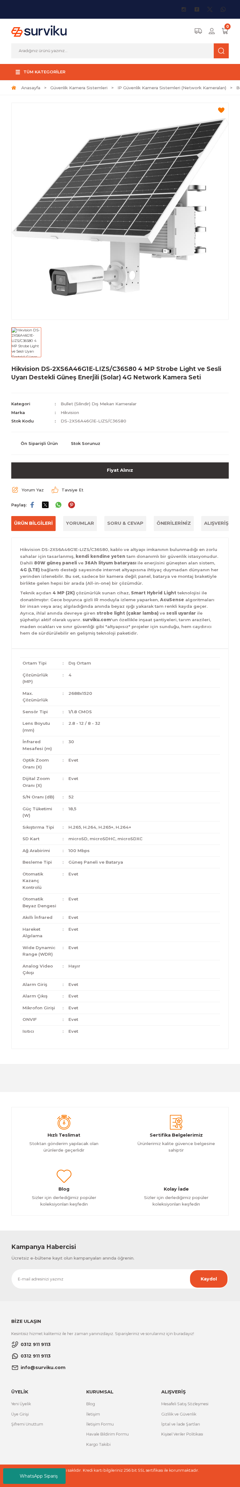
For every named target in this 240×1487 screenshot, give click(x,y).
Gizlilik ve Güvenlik (178, 1414)
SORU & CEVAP (125, 523)
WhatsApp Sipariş (39, 1476)
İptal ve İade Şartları (180, 1424)
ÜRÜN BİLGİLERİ (33, 523)
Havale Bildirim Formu (107, 1434)
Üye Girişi (20, 1414)
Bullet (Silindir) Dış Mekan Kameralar (99, 403)
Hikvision (70, 412)
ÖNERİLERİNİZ (174, 523)
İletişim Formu (100, 1424)
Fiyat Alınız (120, 470)
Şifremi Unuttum (27, 1424)
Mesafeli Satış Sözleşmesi (184, 1404)
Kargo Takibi (98, 1444)
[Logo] (39, 31)
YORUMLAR (80, 523)
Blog (90, 1404)
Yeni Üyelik (21, 1404)
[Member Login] (212, 31)
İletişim (93, 1414)
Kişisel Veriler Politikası (182, 1434)
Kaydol (209, 1279)
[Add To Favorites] (221, 110)
